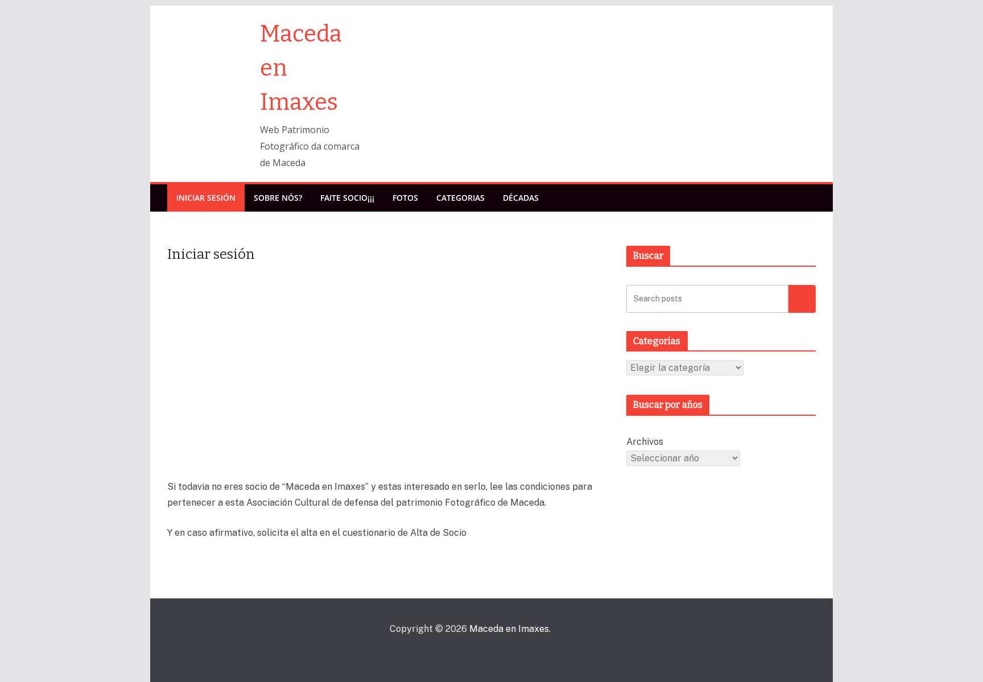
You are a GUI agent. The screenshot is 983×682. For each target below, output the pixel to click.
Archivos (644, 441)
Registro (455, 422)
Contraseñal (288, 338)
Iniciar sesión (206, 197)
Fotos (405, 197)
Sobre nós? (278, 197)
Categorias (460, 197)
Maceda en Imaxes (509, 628)
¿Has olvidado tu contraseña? (388, 455)
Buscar (802, 298)
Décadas (521, 197)
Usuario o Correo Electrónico (320, 287)
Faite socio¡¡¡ (347, 197)
